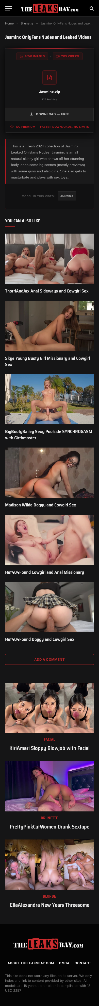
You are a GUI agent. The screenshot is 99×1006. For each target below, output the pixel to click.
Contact (83, 963)
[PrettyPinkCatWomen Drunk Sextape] (49, 786)
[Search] (91, 8)
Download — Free (53, 114)
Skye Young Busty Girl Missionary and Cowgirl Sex (47, 361)
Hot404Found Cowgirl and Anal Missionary (44, 572)
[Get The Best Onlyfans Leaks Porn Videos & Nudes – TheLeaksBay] (50, 8)
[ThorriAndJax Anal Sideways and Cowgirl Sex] (49, 259)
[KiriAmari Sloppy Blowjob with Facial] (49, 708)
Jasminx (66, 195)
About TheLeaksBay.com (31, 963)
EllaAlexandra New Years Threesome (49, 905)
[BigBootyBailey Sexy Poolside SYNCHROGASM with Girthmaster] (49, 399)
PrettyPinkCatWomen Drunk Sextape (49, 826)
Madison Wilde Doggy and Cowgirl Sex (40, 504)
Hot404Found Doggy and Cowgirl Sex (39, 639)
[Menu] (8, 8)
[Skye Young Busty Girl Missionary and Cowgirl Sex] (49, 326)
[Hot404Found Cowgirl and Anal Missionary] (49, 540)
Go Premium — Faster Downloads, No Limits (52, 127)
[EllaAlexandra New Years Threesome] (49, 864)
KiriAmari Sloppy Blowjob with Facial (49, 748)
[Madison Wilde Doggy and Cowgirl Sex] (49, 473)
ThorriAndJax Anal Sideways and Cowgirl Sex (47, 291)
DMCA (64, 963)
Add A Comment (49, 659)
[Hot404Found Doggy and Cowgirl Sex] (49, 607)
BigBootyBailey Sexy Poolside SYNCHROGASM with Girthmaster (48, 434)
